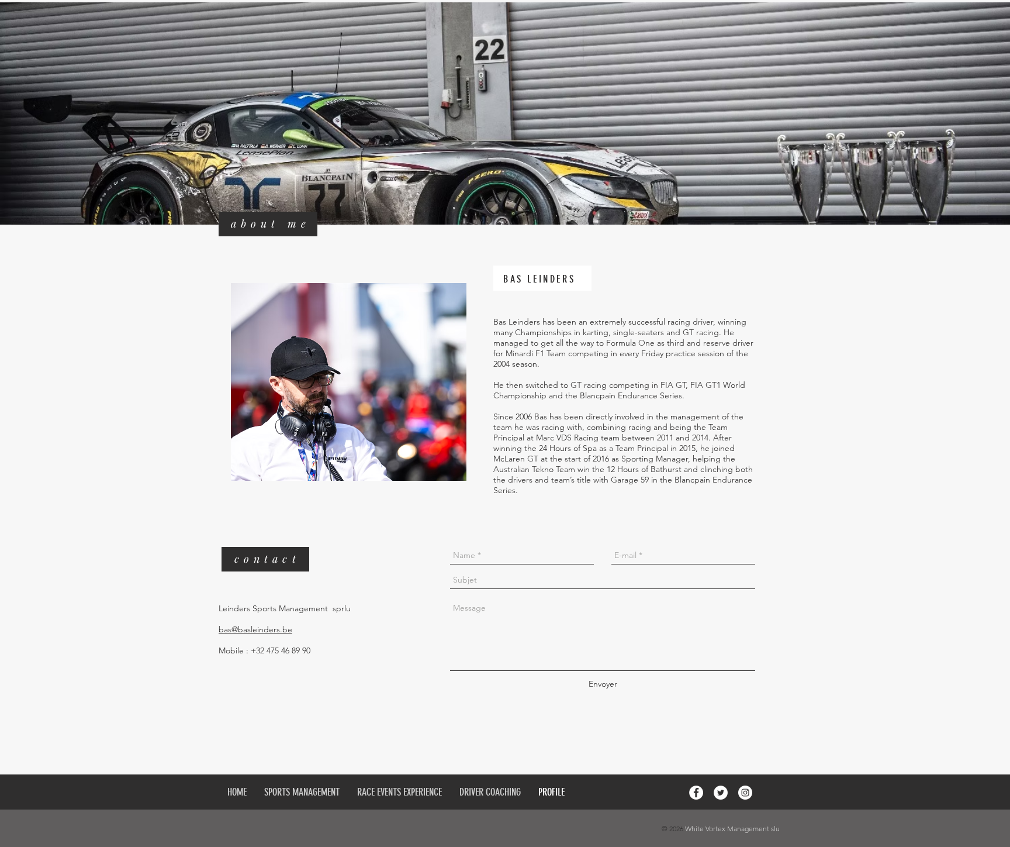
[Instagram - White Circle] (745, 793)
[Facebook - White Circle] (696, 793)
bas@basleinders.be (255, 629)
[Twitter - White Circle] (721, 793)
